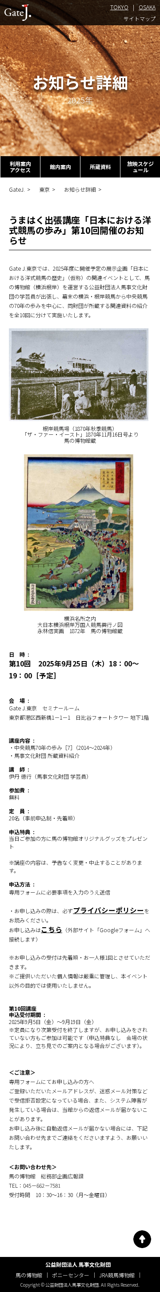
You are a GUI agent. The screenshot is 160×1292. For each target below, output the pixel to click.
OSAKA (147, 7)
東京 (44, 189)
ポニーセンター (70, 1275)
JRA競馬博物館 (117, 1275)
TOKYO (119, 7)
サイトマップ (140, 19)
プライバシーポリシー (108, 910)
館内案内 (60, 166)
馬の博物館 (29, 1275)
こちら (51, 929)
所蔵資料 (100, 166)
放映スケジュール (140, 166)
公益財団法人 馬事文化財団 (78, 1264)
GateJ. (17, 189)
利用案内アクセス (20, 166)
